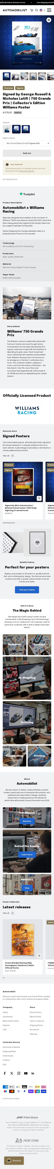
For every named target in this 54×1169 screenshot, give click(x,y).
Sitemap (33, 1034)
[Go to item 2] (15, 76)
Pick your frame (27, 590)
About (5, 1012)
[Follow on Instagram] (19, 1073)
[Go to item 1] (7, 76)
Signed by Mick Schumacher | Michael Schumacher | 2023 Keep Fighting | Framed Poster (21, 508)
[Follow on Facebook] (5, 1073)
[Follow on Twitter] (12, 1073)
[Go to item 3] (24, 76)
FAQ (4, 1064)
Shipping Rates (9, 1051)
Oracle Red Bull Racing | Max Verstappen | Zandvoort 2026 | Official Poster (19, 965)
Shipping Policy (36, 1025)
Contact (6, 1060)
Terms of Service (37, 1021)
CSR (4, 1029)
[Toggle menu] (49, 10)
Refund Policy (35, 1016)
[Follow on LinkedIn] (33, 1073)
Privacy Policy (35, 1012)
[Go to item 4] (33, 76)
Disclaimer (34, 1029)
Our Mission (8, 1016)
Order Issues (8, 1056)
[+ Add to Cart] (39, 498)
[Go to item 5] (42, 76)
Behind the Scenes (11, 1021)
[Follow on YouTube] (26, 1073)
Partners (6, 1025)
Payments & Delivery (11, 1047)
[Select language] (42, 10)
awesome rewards (26, 171)
